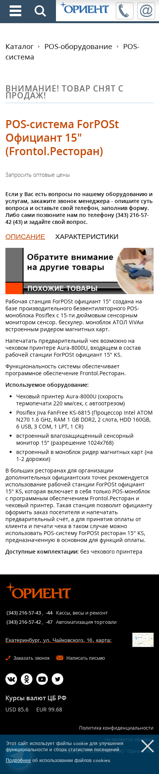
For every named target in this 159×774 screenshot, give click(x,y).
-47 (49, 621)
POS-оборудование (78, 46)
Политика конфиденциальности (116, 728)
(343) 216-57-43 (24, 612)
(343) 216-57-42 (24, 621)
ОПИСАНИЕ (25, 236)
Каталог (19, 46)
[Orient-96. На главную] (85, 8)
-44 (49, 612)
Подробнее (18, 760)
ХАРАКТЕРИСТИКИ (86, 236)
